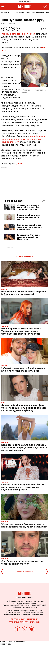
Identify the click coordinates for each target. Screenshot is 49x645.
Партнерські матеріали (18, 622)
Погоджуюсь (5, 644)
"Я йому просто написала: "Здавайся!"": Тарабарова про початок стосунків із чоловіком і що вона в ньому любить (22, 331)
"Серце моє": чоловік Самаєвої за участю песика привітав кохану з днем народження (24, 525)
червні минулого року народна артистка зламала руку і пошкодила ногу (24, 139)
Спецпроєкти (32, 619)
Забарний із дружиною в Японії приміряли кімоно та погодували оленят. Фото (23, 369)
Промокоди (35, 622)
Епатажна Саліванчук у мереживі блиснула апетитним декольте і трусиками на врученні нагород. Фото (23, 487)
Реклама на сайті (18, 619)
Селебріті (5, 12)
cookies (21, 642)
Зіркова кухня (38, 12)
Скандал (14, 12)
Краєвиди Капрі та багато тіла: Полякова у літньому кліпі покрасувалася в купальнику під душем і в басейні (24, 447)
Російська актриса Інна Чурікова (18, 33)
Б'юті (28, 12)
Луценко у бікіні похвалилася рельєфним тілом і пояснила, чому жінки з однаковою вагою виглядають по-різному (23, 408)
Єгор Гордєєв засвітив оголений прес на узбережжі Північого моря (22, 562)
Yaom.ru (19, 163)
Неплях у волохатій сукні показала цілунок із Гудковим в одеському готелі (23, 293)
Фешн (21, 12)
